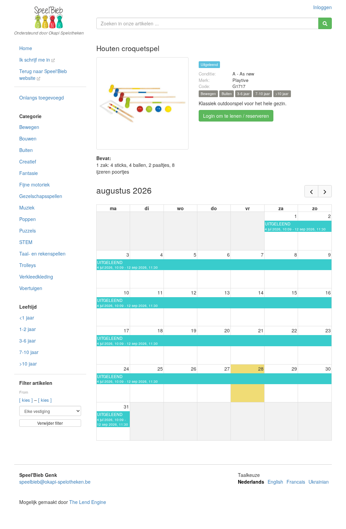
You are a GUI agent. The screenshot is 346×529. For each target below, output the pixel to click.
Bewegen (29, 127)
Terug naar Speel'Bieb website (43, 74)
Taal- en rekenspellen (42, 253)
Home (25, 48)
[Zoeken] (325, 23)
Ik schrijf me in (35, 59)
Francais (296, 481)
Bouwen (27, 138)
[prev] (311, 191)
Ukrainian (318, 481)
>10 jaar (28, 363)
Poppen (27, 219)
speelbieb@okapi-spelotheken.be (55, 481)
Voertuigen (30, 288)
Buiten (26, 150)
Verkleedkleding (36, 276)
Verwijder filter (50, 423)
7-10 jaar (29, 352)
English (275, 481)
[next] (325, 191)
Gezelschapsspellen (40, 196)
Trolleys (27, 265)
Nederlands (251, 481)
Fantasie (28, 173)
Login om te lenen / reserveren (236, 115)
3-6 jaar (27, 340)
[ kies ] (26, 400)
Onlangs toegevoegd (41, 97)
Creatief (27, 161)
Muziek (26, 207)
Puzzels (27, 230)
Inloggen (322, 7)
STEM (25, 242)
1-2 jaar (27, 329)
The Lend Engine (87, 502)
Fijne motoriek (34, 184)
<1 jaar (26, 317)
